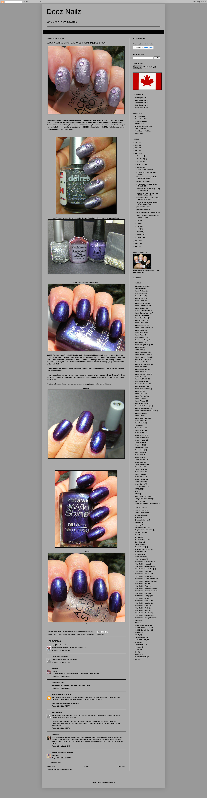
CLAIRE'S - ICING (141, 119)
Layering (138, 525)
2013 (137, 148)
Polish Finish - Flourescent (144, 566)
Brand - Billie (139, 298)
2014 (137, 145)
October (140, 161)
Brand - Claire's (57, 634)
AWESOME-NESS (141, 286)
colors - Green (139, 447)
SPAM (137, 635)
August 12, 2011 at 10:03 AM (61, 758)
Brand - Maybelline (141, 369)
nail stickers (139, 544)
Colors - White (139, 477)
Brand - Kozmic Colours (143, 357)
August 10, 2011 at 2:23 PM (61, 676)
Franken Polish (140, 510)
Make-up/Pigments (141, 527)
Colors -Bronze (140, 482)
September (141, 164)
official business (140, 557)
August (139, 167)
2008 (137, 246)
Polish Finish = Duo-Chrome (144, 581)
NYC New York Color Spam (144, 126)
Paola (54, 734)
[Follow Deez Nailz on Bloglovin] (143, 49)
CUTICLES (138, 489)
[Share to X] (102, 632)
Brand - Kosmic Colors (142, 354)
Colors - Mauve (140, 452)
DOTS (137, 494)
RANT (137, 622)
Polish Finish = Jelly (141, 598)
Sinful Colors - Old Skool (143, 131)
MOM (136, 535)
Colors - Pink (139, 462)
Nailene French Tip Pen (142, 549)
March (139, 232)
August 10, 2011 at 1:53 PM (61, 662)
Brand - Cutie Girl (140, 325)
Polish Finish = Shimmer (143, 615)
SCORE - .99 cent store (142, 627)
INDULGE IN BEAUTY (142, 121)
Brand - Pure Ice (140, 396)
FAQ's (47, 32)
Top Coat (138, 654)
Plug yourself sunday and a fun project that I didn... (146, 177)
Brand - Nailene (140, 381)
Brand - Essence (140, 332)
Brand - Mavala (140, 367)
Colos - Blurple (140, 484)
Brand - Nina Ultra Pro (142, 389)
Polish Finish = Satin (141, 610)
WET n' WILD (139, 133)
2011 (137, 153)
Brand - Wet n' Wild (69, 634)
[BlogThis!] (100, 632)
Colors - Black (139, 428)
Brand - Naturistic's (141, 386)
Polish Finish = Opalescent (144, 561)
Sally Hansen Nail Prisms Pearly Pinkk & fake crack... (147, 194)
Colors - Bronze (140, 433)
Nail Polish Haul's (141, 539)
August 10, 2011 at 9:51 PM (61, 688)
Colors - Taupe (139, 472)
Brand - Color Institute (142, 310)
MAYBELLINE (139, 124)
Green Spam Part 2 (141, 100)
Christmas (138, 425)
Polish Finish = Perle (141, 608)
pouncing (138, 620)
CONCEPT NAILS (140, 486)
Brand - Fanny (139, 335)
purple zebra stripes (143, 210)
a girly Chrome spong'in (144, 169)
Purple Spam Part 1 (141, 107)
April (138, 229)
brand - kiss (139, 350)
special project (140, 637)
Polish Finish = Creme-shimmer (145, 579)
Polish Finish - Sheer (142, 571)
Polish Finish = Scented (142, 613)
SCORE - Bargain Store (142, 630)
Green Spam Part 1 (141, 98)
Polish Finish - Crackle (142, 564)
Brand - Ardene (140, 291)
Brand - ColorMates (141, 315)
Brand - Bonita (139, 301)
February (140, 234)
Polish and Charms (58, 657)
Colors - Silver (139, 469)
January (140, 237)
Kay (53, 669)
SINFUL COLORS (140, 128)
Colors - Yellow (140, 479)
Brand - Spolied (140, 413)
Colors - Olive (139, 457)
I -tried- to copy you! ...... (144, 181)
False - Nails (139, 501)
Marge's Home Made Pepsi (144, 530)
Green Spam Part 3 (141, 103)
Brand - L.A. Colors (141, 359)
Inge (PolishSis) (57, 645)
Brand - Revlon (140, 398)
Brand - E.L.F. (139, 330)
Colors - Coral (139, 442)
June (138, 223)
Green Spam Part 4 (141, 105)
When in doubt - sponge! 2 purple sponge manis (147, 216)
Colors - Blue (139, 430)
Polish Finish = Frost (141, 586)
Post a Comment (55, 762)
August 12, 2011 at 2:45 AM (61, 746)
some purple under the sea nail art (148, 212)
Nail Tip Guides (140, 547)
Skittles (137, 632)
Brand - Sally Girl (140, 403)
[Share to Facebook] (104, 632)
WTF (136, 659)
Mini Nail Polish (140, 532)
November (140, 159)
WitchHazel (56, 712)
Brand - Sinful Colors (142, 408)
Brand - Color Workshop (143, 313)
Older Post (121, 766)
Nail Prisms (139, 542)
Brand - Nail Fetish (141, 379)
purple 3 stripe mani (143, 207)
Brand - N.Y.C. (139, 376)
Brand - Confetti (140, 320)
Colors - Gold (139, 445)
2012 (137, 150)
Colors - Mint (139, 455)
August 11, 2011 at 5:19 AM (61, 706)
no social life (139, 554)
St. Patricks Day (140, 640)
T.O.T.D (137, 649)
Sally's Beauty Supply (142, 625)
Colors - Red (139, 467)
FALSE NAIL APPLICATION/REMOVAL (147, 503)
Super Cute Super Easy (60, 694)
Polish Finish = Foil (141, 583)
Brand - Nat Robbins (141, 384)
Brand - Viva (139, 415)
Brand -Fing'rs (139, 420)
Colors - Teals (139, 474)
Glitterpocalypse (140, 515)
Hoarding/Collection (141, 520)
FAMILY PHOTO (140, 508)
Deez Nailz (64, 12)
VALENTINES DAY (141, 657)
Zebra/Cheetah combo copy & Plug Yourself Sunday (148, 189)
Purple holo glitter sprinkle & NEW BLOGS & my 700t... (147, 198)
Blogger (112, 782)
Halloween (138, 517)
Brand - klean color (141, 352)
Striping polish (139, 645)
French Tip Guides (141, 513)
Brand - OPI (138, 391)
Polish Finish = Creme (142, 576)
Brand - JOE (139, 347)
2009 (137, 244)
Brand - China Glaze (141, 306)
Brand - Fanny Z (140, 337)
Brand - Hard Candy (141, 340)
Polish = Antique (140, 559)
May (138, 226)
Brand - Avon (139, 296)
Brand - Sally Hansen (142, 406)
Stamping (138, 642)
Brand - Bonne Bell (141, 303)
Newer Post (51, 766)
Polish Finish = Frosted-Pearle (145, 588)
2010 (137, 241)
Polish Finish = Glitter (142, 593)
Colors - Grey (139, 450)
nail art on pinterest (139, 39)
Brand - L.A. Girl (140, 362)
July (138, 220)
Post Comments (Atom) (64, 770)
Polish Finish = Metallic (142, 603)
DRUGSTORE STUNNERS (143, 496)
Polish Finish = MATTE (142, 601)
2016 (137, 142)
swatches (138, 647)
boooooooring (139, 288)
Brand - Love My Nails (142, 364)
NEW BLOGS (139, 552)
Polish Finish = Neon (141, 605)
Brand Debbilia (140, 423)
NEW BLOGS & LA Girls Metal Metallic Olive (146, 185)
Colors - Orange (140, 459)
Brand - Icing (139, 342)
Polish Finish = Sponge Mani (95, 634)
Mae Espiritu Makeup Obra (61, 752)
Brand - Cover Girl (141, 323)
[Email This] (98, 632)
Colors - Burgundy (141, 438)
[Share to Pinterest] (107, 632)
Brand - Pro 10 (139, 394)
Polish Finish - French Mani (144, 569)
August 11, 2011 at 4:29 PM (61, 728)
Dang (136, 491)
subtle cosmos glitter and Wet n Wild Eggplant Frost (147, 203)
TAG (136, 652)
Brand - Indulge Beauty (142, 345)
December (140, 156)
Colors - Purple (80, 634)
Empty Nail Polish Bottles (143, 499)
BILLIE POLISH (140, 116)
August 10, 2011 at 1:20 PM (61, 650)
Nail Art (137, 537)
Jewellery (138, 522)
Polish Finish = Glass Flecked (145, 591)
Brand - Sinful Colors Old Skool (145, 411)
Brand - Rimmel (140, 401)
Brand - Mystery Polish (142, 374)
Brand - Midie (139, 372)
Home (86, 766)
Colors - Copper (140, 440)
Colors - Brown (140, 435)
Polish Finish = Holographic (144, 596)
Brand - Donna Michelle (142, 328)
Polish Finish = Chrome (142, 574)
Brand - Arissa (140, 293)
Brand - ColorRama (141, 318)
